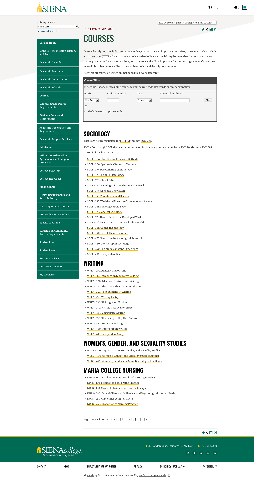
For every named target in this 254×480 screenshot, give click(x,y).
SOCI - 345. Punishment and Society (108, 196)
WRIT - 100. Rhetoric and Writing (106, 270)
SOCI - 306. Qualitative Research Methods (111, 164)
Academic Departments (53, 79)
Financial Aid (47, 186)
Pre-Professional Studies (54, 214)
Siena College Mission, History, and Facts (58, 52)
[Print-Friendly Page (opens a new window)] (211, 29)
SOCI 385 (207, 147)
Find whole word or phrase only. (103, 111)
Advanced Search (47, 31)
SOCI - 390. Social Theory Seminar (107, 233)
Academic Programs (51, 71)
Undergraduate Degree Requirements (53, 105)
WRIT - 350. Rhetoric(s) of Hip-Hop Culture (112, 318)
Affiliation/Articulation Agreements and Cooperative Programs (57, 159)
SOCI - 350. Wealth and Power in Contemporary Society (119, 201)
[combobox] (187, 23)
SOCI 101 (125, 140)
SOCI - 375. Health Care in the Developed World (114, 217)
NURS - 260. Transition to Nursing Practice (112, 403)
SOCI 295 (146, 140)
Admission (46, 147)
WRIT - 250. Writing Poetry (103, 297)
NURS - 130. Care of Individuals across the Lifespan (117, 388)
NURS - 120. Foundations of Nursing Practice (113, 382)
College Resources (50, 178)
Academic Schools (50, 87)
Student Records (49, 250)
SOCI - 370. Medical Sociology (104, 211)
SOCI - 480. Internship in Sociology (108, 243)
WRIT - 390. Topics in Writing (105, 323)
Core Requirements (51, 266)
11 (142, 419)
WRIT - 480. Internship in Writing (107, 328)
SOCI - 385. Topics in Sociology (105, 227)
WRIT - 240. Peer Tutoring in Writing (109, 291)
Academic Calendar (51, 62)
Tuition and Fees (49, 258)
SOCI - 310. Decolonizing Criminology (109, 169)
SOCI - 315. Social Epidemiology (105, 174)
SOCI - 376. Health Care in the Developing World (115, 222)
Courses (44, 95)
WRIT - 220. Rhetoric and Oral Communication (114, 286)
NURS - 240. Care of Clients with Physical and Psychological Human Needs (131, 393)
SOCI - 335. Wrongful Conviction (106, 190)
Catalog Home (48, 42)
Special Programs (50, 222)
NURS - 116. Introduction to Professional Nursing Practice (121, 377)
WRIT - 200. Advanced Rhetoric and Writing (113, 281)
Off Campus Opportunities (55, 206)
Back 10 (99, 419)
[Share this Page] (207, 29)
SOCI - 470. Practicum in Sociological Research (115, 238)
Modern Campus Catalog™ (154, 475)
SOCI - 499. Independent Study (105, 254)
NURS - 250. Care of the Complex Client (110, 398)
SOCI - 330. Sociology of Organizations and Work (116, 185)
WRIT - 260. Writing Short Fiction (107, 302)
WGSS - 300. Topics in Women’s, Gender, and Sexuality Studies (124, 350)
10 (138, 419)
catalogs (92, 475)
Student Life (47, 242)
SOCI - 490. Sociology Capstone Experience (112, 248)
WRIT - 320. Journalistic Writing (106, 312)
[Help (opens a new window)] (214, 29)
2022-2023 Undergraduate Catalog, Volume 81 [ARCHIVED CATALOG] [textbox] (187, 23)
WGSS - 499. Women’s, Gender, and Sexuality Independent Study (124, 361)
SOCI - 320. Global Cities (101, 180)
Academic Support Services (56, 139)
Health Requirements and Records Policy (55, 196)
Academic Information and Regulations (55, 129)
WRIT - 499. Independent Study (105, 334)
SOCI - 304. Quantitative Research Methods (112, 159)
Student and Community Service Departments (54, 232)
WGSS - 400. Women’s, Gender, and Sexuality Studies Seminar (123, 355)
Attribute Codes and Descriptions (51, 117)
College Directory (50, 170)
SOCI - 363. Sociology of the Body (106, 206)
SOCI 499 (111, 147)
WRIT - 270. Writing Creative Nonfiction (110, 307)
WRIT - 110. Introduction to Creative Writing (113, 275)
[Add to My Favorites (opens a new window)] (203, 29)
